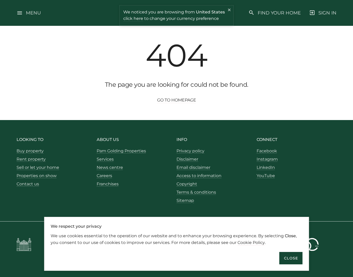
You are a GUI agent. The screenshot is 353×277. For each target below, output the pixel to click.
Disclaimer (187, 159)
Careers (104, 175)
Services (105, 159)
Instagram (267, 159)
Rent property (31, 159)
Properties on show (37, 175)
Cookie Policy (251, 242)
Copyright (187, 183)
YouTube (266, 175)
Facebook (267, 150)
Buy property (30, 150)
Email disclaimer (193, 167)
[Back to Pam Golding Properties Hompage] (24, 245)
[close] (229, 10)
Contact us (28, 183)
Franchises (108, 183)
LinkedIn (266, 167)
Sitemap (185, 200)
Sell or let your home (38, 167)
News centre (110, 167)
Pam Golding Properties (121, 150)
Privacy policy (190, 150)
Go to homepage (176, 100)
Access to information (199, 175)
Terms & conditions (196, 192)
